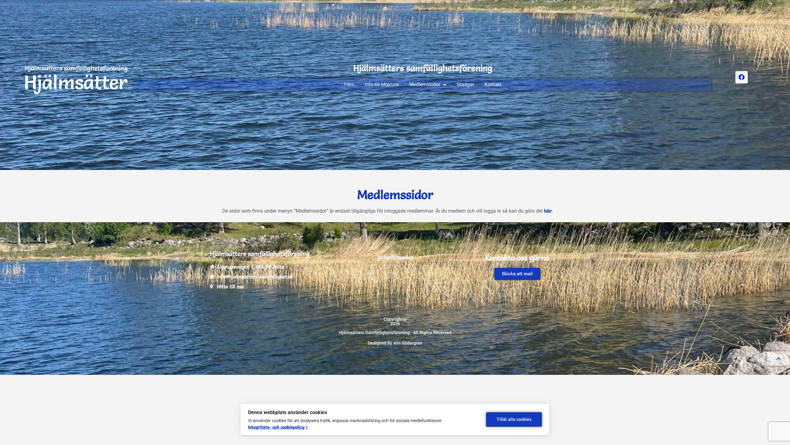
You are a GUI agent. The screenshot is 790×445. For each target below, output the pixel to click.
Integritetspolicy (396, 257)
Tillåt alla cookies (514, 419)
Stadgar (465, 84)
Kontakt (492, 84)
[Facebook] (741, 77)
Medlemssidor (424, 84)
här (548, 211)
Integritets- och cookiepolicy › (278, 427)
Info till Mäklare (382, 84)
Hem (349, 84)
